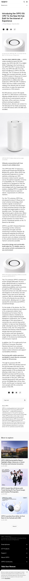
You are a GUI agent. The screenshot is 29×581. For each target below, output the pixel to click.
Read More (7, 578)
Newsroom (8, 536)
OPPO (2, 536)
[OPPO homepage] (4, 2)
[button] (27, 2)
